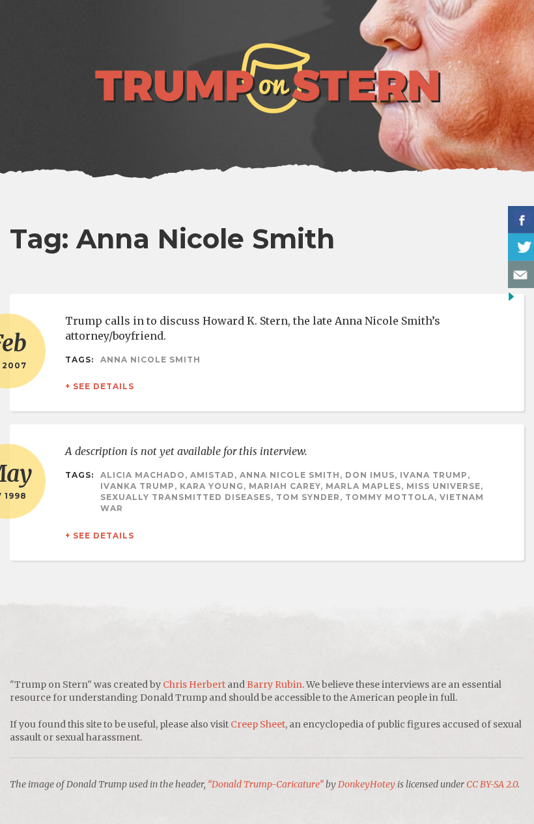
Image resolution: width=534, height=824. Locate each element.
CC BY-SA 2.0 (492, 784)
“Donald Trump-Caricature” (266, 784)
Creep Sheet (258, 724)
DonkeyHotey (366, 784)
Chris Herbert (194, 684)
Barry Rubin (274, 684)
